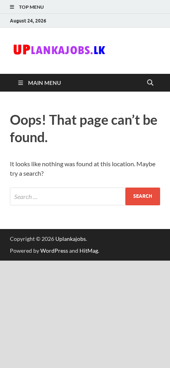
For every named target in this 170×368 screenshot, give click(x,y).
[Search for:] (85, 196)
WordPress (54, 250)
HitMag (88, 250)
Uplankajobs (70, 238)
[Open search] (150, 83)
